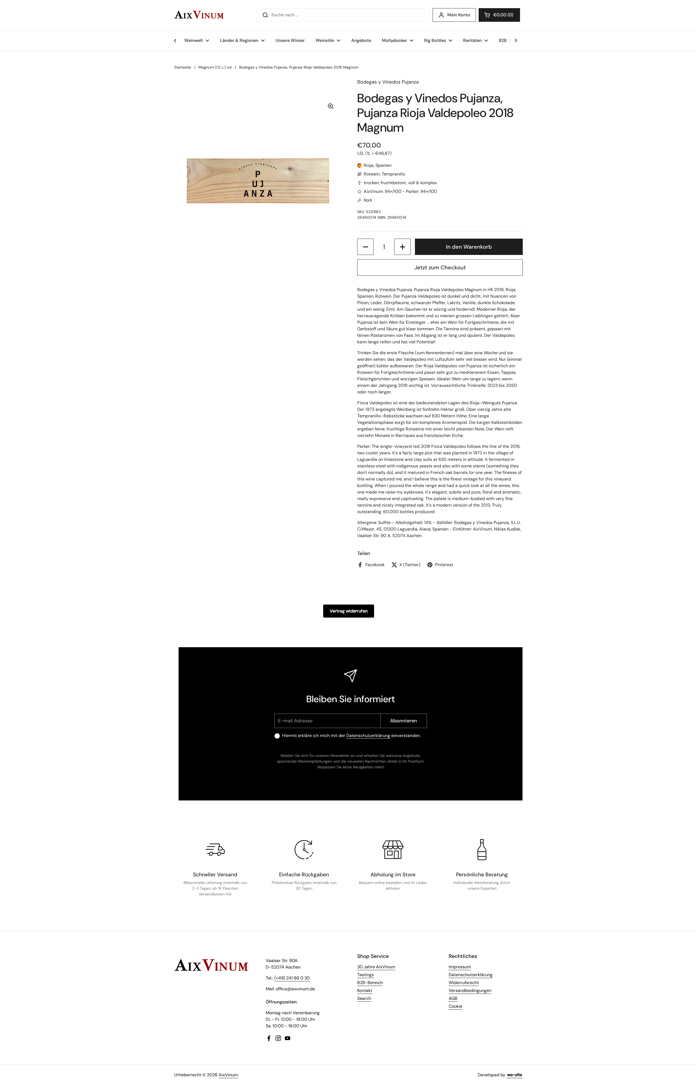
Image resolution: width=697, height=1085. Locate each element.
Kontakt (364, 990)
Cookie (455, 1006)
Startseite (182, 67)
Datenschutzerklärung (368, 735)
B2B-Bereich (370, 982)
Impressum (460, 967)
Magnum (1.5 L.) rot (215, 67)
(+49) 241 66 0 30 (292, 978)
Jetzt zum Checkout (440, 267)
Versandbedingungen (470, 990)
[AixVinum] (199, 15)
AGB (453, 998)
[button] (499, 15)
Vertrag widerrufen (349, 611)
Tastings (365, 975)
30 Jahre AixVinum (376, 967)
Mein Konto (458, 15)
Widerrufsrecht (464, 982)
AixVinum (228, 1075)
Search (364, 998)
